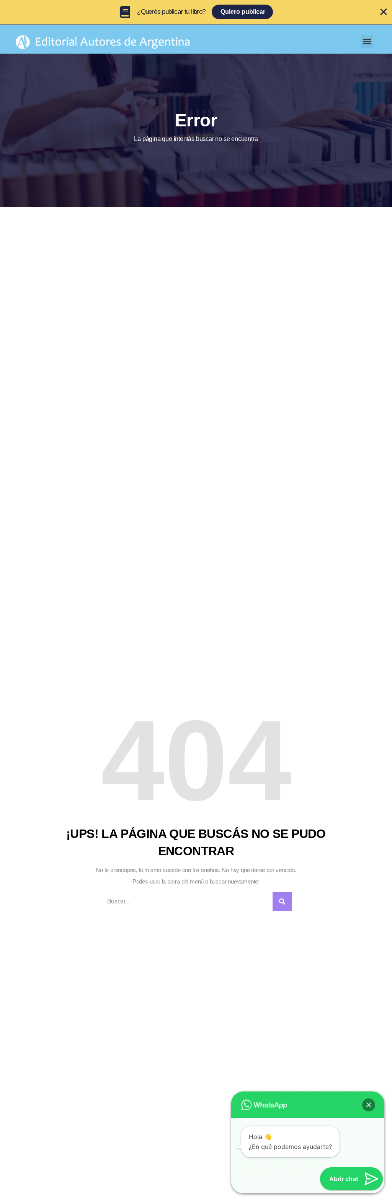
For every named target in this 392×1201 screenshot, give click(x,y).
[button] (367, 41)
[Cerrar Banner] (383, 11)
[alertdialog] (196, 12)
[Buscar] (282, 901)
